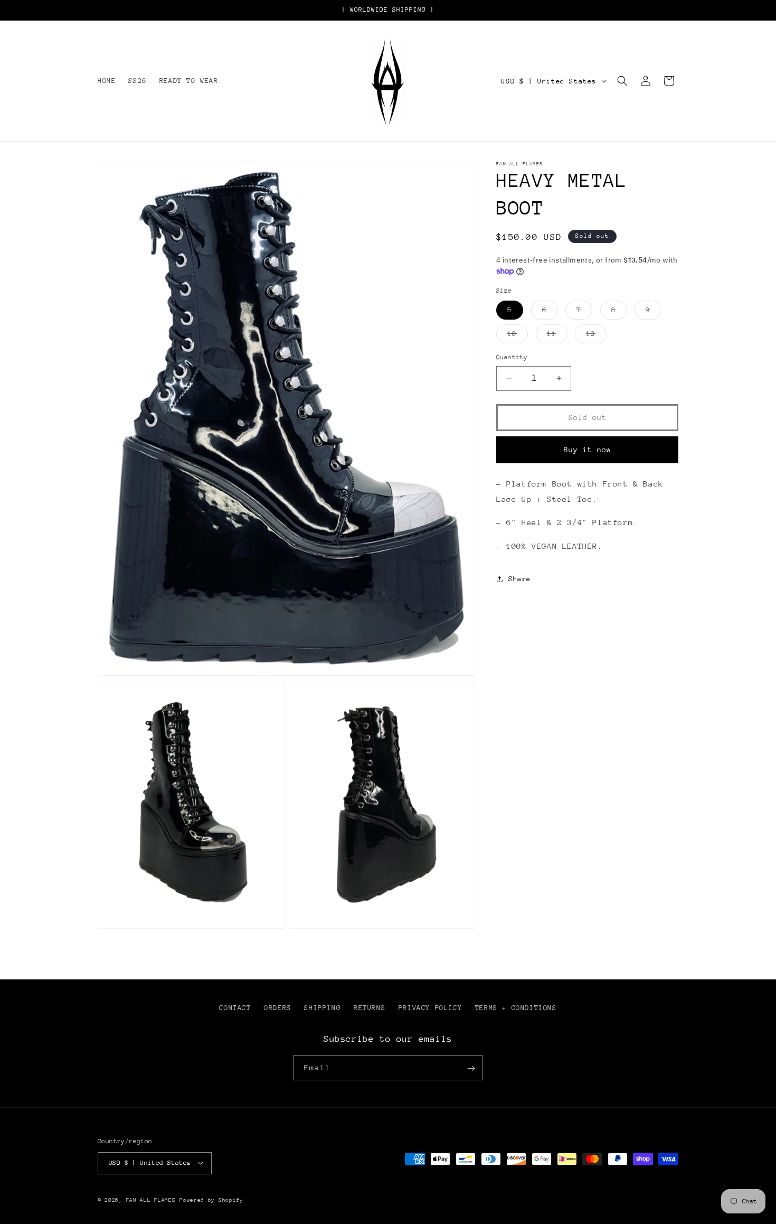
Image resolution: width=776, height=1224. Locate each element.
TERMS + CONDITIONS (516, 1008)
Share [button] (519, 579)
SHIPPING (322, 1008)
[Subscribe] (470, 1068)
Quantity (511, 357)
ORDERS (277, 1008)
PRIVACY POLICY (430, 1008)
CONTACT (235, 1008)
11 (557, 336)
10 (517, 336)
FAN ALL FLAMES (151, 1200)
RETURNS (369, 1008)
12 (596, 336)
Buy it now (587, 449)
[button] (622, 80)
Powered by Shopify (211, 1200)
